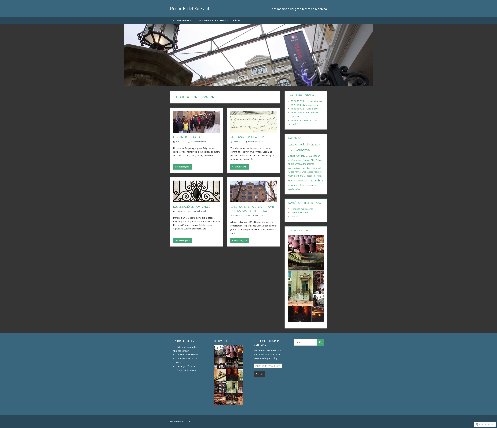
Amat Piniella (304, 144)
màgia (319, 175)
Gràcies (236, 20)
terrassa (314, 185)
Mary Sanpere (295, 175)
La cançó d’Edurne (186, 366)
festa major (297, 160)
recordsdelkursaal (198, 141)
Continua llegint (182, 166)
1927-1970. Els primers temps (306, 101)
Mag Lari (306, 168)
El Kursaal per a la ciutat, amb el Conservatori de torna (252, 208)
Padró (300, 180)
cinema (303, 150)
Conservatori (296, 156)
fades (289, 160)
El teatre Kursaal (182, 20)
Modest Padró (310, 175)
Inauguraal (309, 163)
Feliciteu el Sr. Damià (187, 354)
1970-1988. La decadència (304, 104)
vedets (291, 189)
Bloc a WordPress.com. (180, 421)
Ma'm (300, 168)
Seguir (259, 373)
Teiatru (303, 185)
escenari (315, 155)
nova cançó (293, 180)
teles (308, 185)
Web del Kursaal (299, 212)
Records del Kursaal (189, 8)
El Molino (307, 156)
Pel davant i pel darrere (247, 137)
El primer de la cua (186, 137)
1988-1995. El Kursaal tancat (305, 108)
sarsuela (291, 185)
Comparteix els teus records (212, 20)
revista (318, 180)
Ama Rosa (291, 145)
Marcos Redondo (314, 171)
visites (297, 189)
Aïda (321, 144)
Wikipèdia (296, 216)
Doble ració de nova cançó (191, 206)
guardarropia (295, 163)
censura (292, 150)
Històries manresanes (302, 208)
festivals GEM (309, 160)
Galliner (319, 160)
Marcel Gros (300, 171)
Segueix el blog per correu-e (266, 343)
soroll (298, 185)
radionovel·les (308, 181)
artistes (315, 145)
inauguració (293, 168)
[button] (302, 244)
